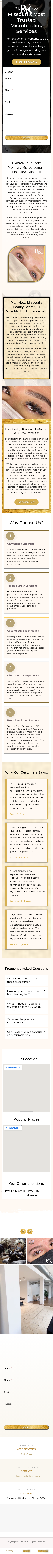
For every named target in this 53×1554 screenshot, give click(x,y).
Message (9, 114)
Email (7, 102)
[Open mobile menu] (3, 9)
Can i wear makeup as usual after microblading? (24, 1033)
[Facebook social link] (23, 1231)
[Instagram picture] (13, 1251)
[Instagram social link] (30, 1231)
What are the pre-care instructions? (20, 1021)
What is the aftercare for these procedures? (22, 980)
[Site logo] (26, 9)
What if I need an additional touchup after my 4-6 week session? (24, 1007)
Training (42, 1551)
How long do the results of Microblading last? (23, 993)
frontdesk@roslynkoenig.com (26, 1476)
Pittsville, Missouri (14, 1191)
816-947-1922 (26, 1454)
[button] (26, 980)
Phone (9, 90)
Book (25, 1551)
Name (9, 78)
